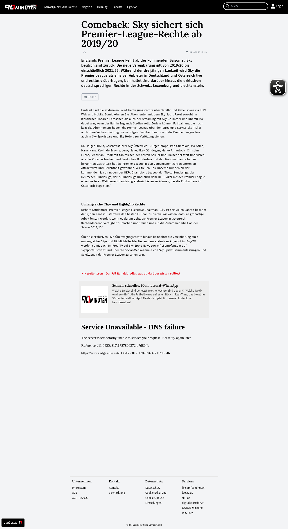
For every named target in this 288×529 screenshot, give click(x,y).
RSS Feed (187, 513)
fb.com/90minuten (193, 487)
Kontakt (114, 487)
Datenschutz (152, 487)
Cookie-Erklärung (155, 492)
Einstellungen (153, 502)
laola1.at (187, 492)
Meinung (102, 7)
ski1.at (186, 498)
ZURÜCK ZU (11, 522)
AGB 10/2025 (80, 498)
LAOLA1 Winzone (192, 507)
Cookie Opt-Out (154, 498)
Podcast (117, 7)
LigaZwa (132, 7)
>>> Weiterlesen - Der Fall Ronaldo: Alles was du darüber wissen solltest (130, 273)
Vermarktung (117, 492)
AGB (74, 492)
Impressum (79, 487)
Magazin (87, 7)
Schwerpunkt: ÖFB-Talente (60, 7)
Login (279, 6)
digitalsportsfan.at (193, 502)
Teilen (91, 97)
